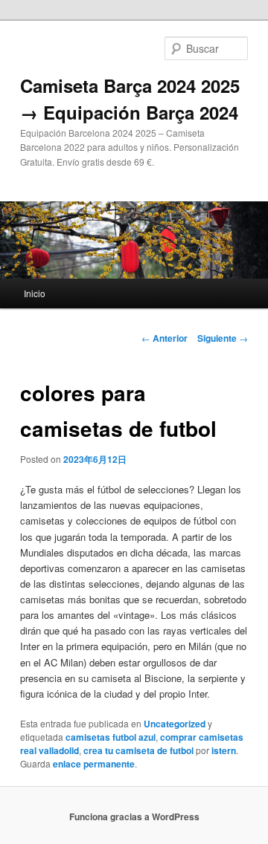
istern (223, 750)
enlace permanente (94, 763)
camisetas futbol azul (111, 737)
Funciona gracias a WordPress (134, 816)
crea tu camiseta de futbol (138, 750)
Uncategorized (174, 723)
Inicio (34, 293)
